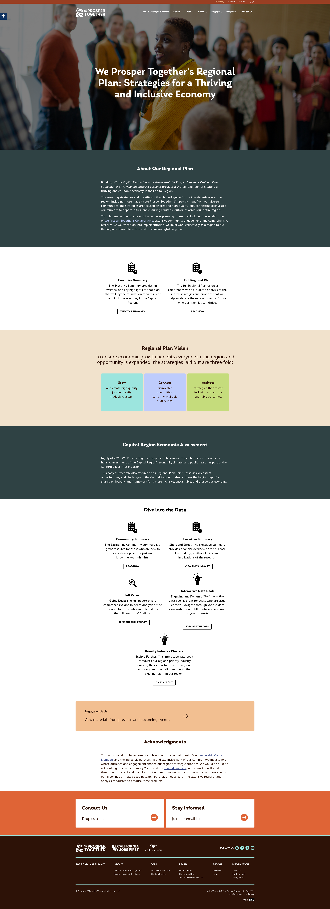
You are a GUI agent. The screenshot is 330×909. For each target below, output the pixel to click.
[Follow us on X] (247, 848)
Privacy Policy (237, 877)
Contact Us (236, 870)
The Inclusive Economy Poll (191, 877)
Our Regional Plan (187, 874)
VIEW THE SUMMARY (197, 566)
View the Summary (132, 311)
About (118, 864)
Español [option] (242, 2)
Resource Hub (185, 870)
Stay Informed (238, 874)
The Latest (217, 870)
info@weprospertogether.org (241, 894)
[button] (3, 16)
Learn (183, 864)
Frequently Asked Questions (127, 874)
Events (215, 874)
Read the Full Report (132, 622)
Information (240, 864)
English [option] (231, 2)
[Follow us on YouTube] (252, 848)
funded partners (175, 768)
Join (154, 864)
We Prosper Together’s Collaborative (129, 221)
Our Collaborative (159, 874)
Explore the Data (197, 626)
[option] (231, 2)
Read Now (197, 311)
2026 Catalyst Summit (90, 864)
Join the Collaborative (160, 870)
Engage (217, 864)
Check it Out (164, 682)
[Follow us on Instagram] (242, 848)
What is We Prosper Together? (128, 870)
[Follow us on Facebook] (237, 848)
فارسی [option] (252, 2)
